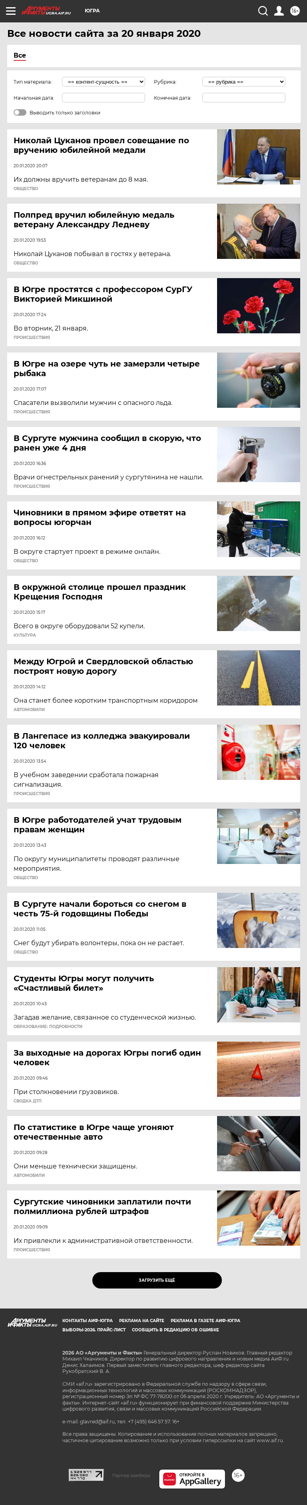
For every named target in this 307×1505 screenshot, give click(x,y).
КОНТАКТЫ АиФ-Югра (87, 1320)
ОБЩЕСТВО (26, 189)
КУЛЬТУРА (25, 635)
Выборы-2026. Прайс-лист (94, 1330)
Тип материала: (33, 82)
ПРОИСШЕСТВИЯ (32, 338)
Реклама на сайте (141, 1320)
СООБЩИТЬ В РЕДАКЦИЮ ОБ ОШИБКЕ (175, 1330)
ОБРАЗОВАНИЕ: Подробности (48, 1027)
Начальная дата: (34, 98)
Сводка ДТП (28, 1101)
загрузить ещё (157, 1280)
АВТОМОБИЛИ (29, 710)
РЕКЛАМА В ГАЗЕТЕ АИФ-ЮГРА (205, 1320)
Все (20, 55)
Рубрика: (165, 82)
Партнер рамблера (131, 1475)
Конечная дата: (172, 98)
